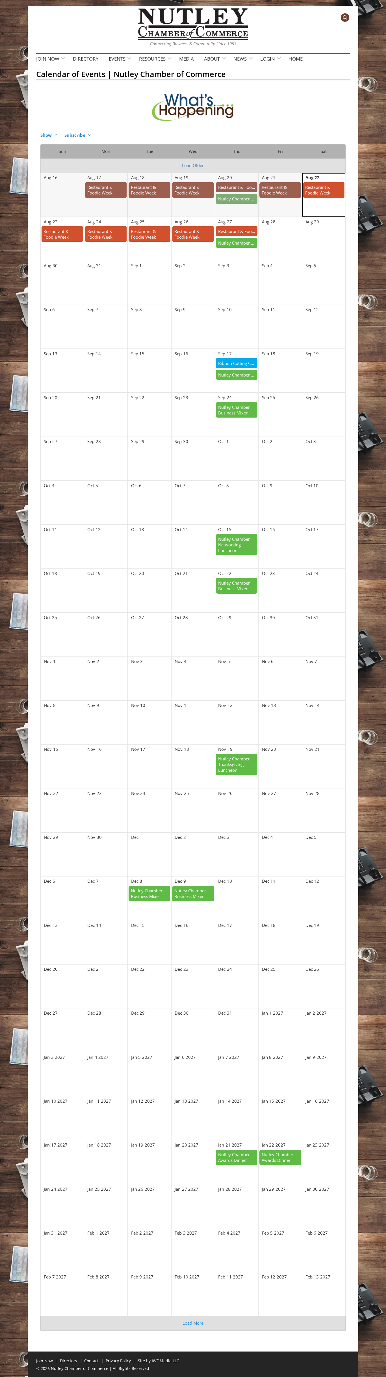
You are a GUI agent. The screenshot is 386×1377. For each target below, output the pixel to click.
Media (186, 58)
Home (296, 58)
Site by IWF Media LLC (158, 1361)
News (240, 58)
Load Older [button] (193, 165)
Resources (152, 58)
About (212, 58)
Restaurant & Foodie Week (99, 190)
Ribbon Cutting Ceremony (238, 363)
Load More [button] (193, 1323)
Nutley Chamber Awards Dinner (234, 1157)
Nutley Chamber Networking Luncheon (238, 199)
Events (117, 58)
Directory (86, 58)
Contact (91, 1361)
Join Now (47, 58)
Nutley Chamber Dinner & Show (238, 375)
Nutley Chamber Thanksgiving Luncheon (234, 764)
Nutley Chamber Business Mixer (238, 243)
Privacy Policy (118, 1361)
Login (267, 58)
